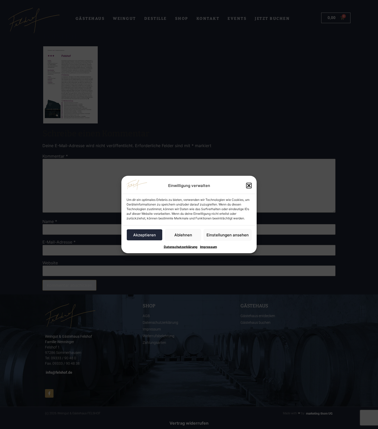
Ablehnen (183, 234)
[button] (248, 185)
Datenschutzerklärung (180, 247)
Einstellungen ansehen (227, 234)
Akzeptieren (144, 234)
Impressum (208, 247)
